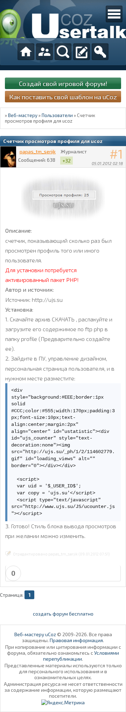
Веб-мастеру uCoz (35, 634)
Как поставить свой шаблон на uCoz (63, 97)
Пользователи (57, 115)
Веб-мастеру (22, 115)
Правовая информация (76, 640)
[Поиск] (63, 51)
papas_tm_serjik (38, 151)
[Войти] (100, 51)
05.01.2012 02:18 (107, 163)
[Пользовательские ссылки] (114, 14)
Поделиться (121, 172)
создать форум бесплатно (63, 614)
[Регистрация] (81, 51)
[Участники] (44, 51)
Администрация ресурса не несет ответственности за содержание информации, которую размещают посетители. (63, 690)
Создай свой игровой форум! (63, 83)
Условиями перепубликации (81, 656)
